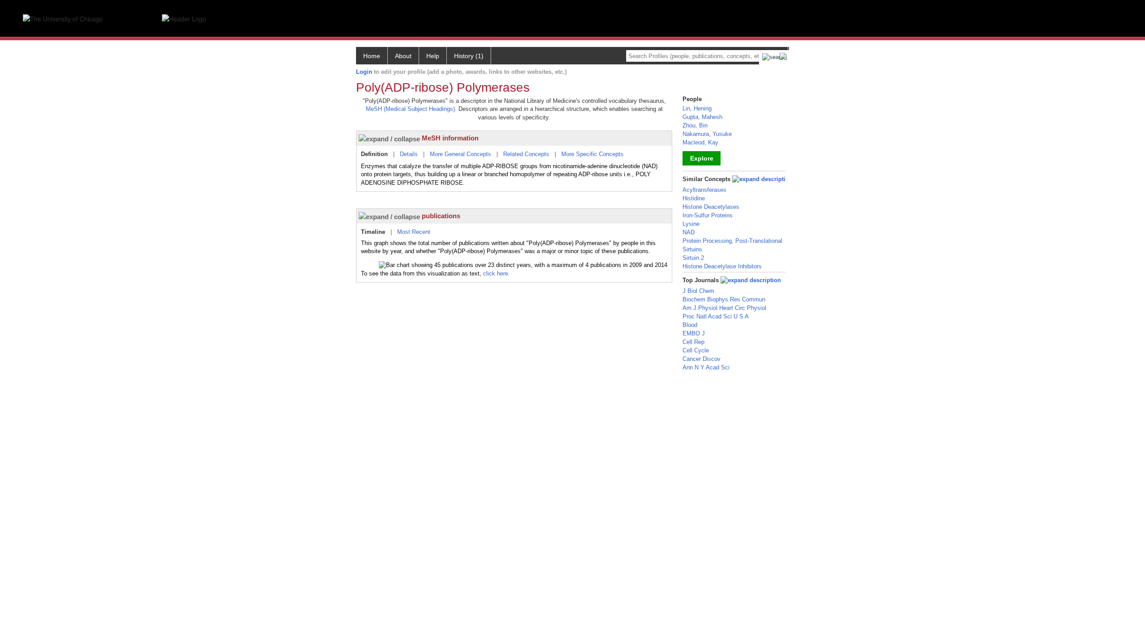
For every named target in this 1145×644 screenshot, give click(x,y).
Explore (701, 158)
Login (364, 71)
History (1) (468, 55)
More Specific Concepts (592, 154)
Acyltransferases (704, 189)
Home (371, 55)
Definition (374, 154)
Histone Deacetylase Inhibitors (722, 266)
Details (409, 154)
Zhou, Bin (695, 125)
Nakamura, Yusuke (707, 134)
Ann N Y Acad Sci (706, 367)
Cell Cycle (696, 350)
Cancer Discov (702, 359)
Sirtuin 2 (693, 257)
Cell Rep (693, 342)
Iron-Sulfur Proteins (708, 215)
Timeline (373, 232)
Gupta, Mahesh (702, 117)
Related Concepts (526, 154)
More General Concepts (460, 154)
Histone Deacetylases (711, 206)
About (403, 55)
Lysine (691, 223)
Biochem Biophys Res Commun (724, 299)
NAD (689, 232)
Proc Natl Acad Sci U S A (716, 316)
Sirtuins (692, 249)
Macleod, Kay (700, 142)
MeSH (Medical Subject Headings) (410, 109)
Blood (690, 325)
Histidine (694, 198)
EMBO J (694, 333)
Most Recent (413, 232)
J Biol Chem (698, 291)
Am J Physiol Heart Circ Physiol (724, 308)
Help (432, 55)
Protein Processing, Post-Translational (732, 240)
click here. (496, 273)
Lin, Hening (697, 108)
